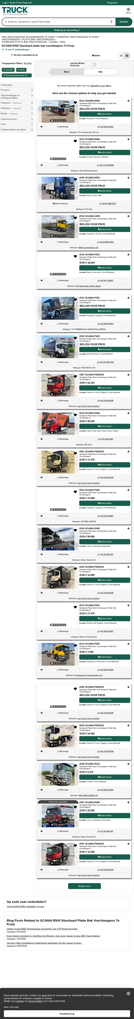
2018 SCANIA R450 (89, 413)
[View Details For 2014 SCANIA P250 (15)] (58, 654)
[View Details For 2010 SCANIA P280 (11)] (58, 500)
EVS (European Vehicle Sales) (88, 286)
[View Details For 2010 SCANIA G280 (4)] (58, 226)
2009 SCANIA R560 (89, 177)
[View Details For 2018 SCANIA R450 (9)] (58, 423)
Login (5, 2)
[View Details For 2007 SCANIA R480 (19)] (58, 815)
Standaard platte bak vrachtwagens (19, 75)
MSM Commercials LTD (88, 248)
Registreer (27, 2)
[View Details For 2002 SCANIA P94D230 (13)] (58, 577)
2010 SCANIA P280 (89, 490)
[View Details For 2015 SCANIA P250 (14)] (58, 615)
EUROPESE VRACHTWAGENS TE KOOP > (79, 37)
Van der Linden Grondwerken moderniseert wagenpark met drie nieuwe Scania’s (44, 943)
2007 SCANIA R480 (89, 802)
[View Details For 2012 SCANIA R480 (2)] (58, 149)
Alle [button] (100, 71)
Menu (128, 13)
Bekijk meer (84, 886)
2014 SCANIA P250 (89, 643)
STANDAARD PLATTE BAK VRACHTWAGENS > (26, 42)
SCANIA (9, 70)
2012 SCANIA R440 (89, 100)
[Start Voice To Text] (111, 21)
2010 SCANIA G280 (89, 216)
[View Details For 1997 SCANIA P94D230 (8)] (58, 385)
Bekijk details (106, 114)
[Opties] (128, 101)
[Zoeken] (5, 21)
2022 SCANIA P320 (89, 336)
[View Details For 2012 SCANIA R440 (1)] (58, 111)
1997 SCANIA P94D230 (91, 374)
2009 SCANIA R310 (89, 764)
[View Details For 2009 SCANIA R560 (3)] (58, 188)
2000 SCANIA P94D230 (91, 687)
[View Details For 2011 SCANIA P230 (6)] (58, 308)
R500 (22, 70)
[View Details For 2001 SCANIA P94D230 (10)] (58, 462)
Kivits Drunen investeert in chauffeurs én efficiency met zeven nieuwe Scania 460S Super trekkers (53, 936)
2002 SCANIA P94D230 (91, 567)
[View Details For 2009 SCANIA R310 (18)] (58, 774)
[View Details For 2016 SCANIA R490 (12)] (58, 539)
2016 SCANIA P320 (89, 254)
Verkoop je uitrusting (66, 31)
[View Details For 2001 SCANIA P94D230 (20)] (58, 854)
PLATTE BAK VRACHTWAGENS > (39, 39)
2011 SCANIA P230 (89, 297)
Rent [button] (66, 71)
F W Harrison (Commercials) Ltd (88, 675)
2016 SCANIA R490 (89, 528)
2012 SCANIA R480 (89, 139)
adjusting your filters (100, 85)
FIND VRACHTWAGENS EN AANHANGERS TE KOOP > (29, 37)
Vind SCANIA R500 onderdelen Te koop (25, 906)
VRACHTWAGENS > (12, 39)
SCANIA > (55, 42)
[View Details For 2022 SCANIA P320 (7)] (58, 346)
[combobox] (69, 22)
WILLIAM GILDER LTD (88, 795)
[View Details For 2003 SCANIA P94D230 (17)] (58, 736)
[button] (96, 55)
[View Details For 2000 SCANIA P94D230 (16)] (58, 697)
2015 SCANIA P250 (89, 605)
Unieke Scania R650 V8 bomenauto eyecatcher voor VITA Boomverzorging (42, 929)
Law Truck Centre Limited (88, 406)
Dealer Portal (16, 2)
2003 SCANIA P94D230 (91, 725)
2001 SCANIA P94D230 (91, 451)
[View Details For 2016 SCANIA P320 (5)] (58, 265)
